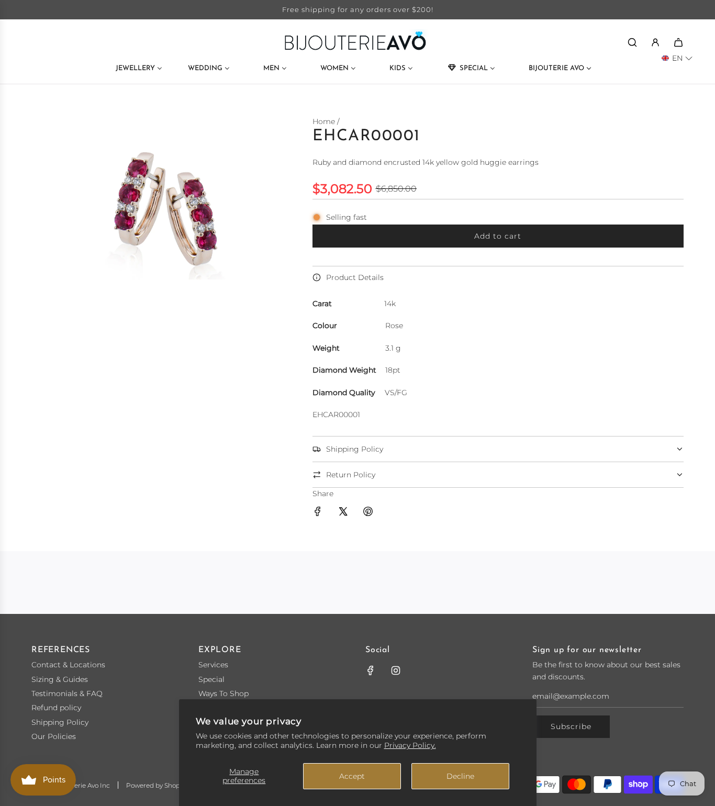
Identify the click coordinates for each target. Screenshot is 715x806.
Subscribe (571, 726)
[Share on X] (342, 513)
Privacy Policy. (410, 745)
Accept (352, 776)
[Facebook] (370, 670)
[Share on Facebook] (317, 513)
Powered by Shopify (156, 785)
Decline (460, 776)
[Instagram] (395, 670)
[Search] (632, 42)
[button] (677, 58)
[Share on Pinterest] (367, 513)
